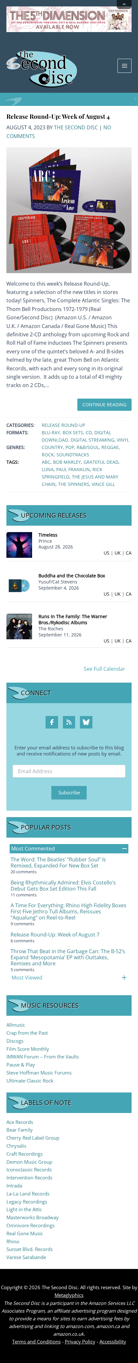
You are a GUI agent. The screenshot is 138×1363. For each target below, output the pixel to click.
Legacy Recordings (26, 1201)
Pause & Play (20, 1064)
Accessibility (112, 1341)
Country (52, 447)
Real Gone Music (24, 1233)
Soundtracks (72, 455)
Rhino (12, 1241)
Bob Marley (67, 462)
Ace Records (19, 1122)
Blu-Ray (51, 432)
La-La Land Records (27, 1193)
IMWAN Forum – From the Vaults (42, 1056)
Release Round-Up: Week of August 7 (55, 934)
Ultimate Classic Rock (29, 1080)
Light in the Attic (24, 1209)
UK (118, 553)
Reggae (110, 447)
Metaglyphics (69, 1295)
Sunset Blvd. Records (29, 1249)
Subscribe (69, 792)
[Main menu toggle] (124, 66)
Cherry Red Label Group (32, 1137)
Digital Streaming (92, 440)
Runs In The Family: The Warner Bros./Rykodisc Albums (73, 619)
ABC (46, 462)
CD (89, 432)
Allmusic (15, 1025)
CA (129, 553)
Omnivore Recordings (30, 1225)
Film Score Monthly (27, 1049)
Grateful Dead (100, 462)
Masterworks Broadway (32, 1217)
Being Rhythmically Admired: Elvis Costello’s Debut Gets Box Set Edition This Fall (63, 885)
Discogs (14, 1041)
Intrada (14, 1185)
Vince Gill (103, 484)
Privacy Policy (80, 1341)
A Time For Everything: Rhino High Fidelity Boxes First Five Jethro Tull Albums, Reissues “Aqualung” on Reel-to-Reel (68, 911)
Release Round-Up (63, 425)
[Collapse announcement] (124, 4)
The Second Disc (76, 127)
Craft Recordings (24, 1154)
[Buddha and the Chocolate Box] (19, 585)
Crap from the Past (27, 1033)
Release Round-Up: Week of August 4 (58, 116)
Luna (48, 469)
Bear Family (19, 1129)
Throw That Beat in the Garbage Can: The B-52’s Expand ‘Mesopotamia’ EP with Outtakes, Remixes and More (68, 957)
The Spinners (73, 484)
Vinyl (123, 440)
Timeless (48, 535)
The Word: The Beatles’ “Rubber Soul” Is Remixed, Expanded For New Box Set (58, 862)
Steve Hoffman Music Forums (39, 1072)
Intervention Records (29, 1177)
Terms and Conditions (36, 1341)
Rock (48, 455)
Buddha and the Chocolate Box (72, 576)
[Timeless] (19, 544)
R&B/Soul (88, 447)
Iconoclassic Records (29, 1169)
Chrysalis (16, 1146)
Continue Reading (104, 404)
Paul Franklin (73, 469)
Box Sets (73, 432)
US (106, 553)
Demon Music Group (29, 1162)
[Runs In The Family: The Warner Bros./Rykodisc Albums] (19, 626)
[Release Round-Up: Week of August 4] (69, 209)
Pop (69, 447)
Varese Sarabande (26, 1257)
